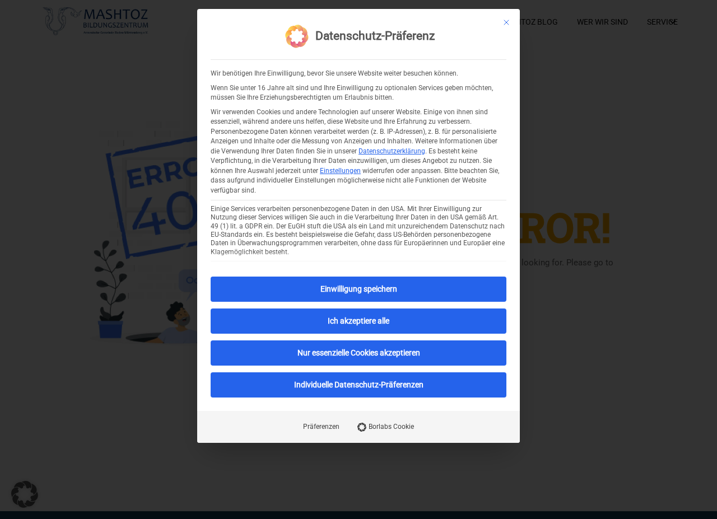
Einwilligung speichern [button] (358, 288)
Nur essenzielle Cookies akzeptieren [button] (358, 352)
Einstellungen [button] (340, 171)
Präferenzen (321, 427)
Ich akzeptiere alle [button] (358, 320)
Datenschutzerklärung (391, 151)
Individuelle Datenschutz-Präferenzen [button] (358, 384)
